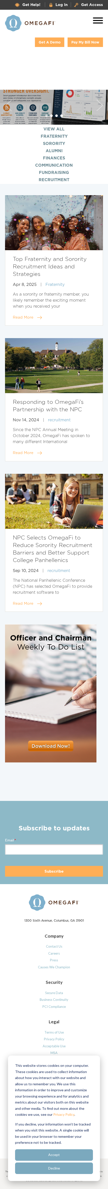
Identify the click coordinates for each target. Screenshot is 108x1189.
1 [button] (46, 115)
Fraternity (54, 136)
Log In (62, 4)
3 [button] (57, 115)
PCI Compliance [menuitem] (54, 1007)
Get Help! (31, 4)
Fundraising (54, 172)
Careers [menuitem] (54, 953)
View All (54, 129)
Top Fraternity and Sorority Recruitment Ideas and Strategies (50, 266)
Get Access (92, 4)
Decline (54, 1168)
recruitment (59, 420)
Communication (54, 165)
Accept (54, 1155)
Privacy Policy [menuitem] (54, 1039)
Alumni (54, 150)
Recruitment (54, 179)
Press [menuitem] (54, 960)
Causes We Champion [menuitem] (54, 967)
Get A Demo (50, 42)
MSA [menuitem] (54, 1053)
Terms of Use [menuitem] (54, 1032)
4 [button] (62, 115)
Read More (23, 317)
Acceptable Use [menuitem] (54, 1046)
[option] (54, 107)
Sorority (54, 143)
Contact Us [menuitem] (54, 946)
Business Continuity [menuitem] (54, 1000)
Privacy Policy (63, 1114)
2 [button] (51, 115)
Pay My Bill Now (85, 42)
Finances (54, 158)
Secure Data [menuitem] (54, 993)
